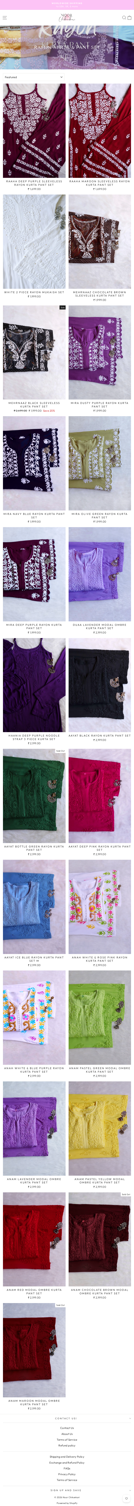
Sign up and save (66, 1490)
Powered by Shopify (67, 1503)
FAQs (67, 1468)
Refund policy (66, 1445)
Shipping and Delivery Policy (67, 1456)
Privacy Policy (67, 1474)
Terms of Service (67, 1439)
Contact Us (67, 1428)
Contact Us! (66, 1418)
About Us (67, 1434)
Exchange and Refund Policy (67, 1462)
